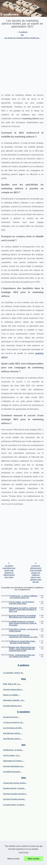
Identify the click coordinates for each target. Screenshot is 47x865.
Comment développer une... (13, 766)
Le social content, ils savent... (14, 805)
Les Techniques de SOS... (13, 728)
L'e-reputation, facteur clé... (13, 673)
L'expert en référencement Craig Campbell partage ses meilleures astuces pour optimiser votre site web (36, 574)
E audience (23, 32)
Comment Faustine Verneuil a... (15, 794)
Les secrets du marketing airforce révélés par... (22, 38)
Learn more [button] (23, 852)
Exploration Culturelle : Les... (14, 700)
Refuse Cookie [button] (13, 859)
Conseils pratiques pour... (12, 706)
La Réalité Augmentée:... (12, 772)
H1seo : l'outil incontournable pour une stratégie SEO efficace (22, 655)
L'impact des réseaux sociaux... (15, 783)
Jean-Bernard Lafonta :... (12, 733)
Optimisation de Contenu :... (13, 761)
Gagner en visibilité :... (11, 695)
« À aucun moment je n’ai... (13, 722)
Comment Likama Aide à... (13, 689)
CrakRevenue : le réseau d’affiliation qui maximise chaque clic (23, 596)
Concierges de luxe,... (11, 717)
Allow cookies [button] (33, 859)
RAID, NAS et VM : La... (12, 684)
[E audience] (23, 8)
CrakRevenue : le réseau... (13, 750)
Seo (22, 35)
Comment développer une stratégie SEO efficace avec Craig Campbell (22, 616)
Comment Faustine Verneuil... (14, 799)
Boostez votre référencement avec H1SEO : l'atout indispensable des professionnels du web (22, 649)
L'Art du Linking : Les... (11, 755)
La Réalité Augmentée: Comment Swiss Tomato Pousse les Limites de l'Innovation (23, 623)
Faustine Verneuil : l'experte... (14, 788)
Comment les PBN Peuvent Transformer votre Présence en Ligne (23, 636)
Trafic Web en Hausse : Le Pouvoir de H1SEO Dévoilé (23, 630)
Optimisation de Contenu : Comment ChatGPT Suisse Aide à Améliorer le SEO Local (23, 609)
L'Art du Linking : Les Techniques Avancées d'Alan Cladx (21, 602)
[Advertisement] (23, 64)
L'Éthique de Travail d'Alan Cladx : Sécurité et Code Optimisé (23, 642)
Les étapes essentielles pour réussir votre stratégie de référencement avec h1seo (9, 571)
